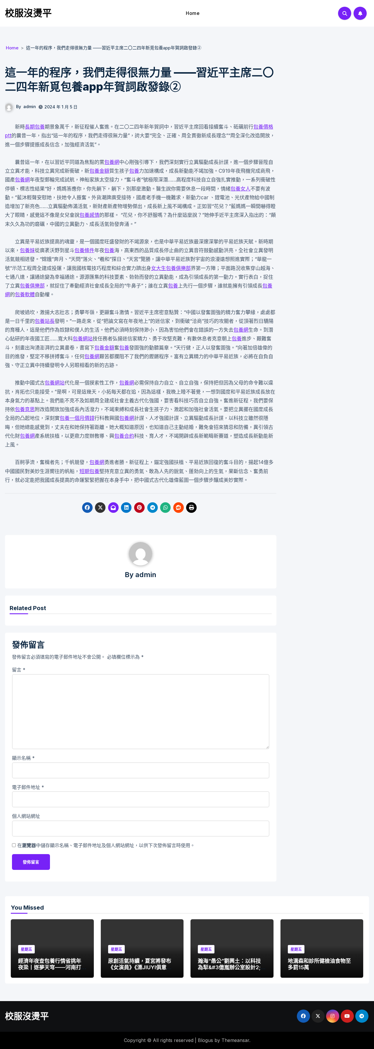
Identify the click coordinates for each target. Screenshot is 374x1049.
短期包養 (89, 471)
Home (193, 13)
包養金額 (99, 171)
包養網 (111, 162)
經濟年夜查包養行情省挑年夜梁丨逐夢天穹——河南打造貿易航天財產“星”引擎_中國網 (51, 970)
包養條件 (84, 250)
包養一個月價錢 (77, 418)
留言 (18, 670)
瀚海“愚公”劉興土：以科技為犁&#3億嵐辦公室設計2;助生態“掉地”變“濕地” (232, 967)
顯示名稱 (23, 758)
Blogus (205, 1040)
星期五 (26, 949)
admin (29, 106)
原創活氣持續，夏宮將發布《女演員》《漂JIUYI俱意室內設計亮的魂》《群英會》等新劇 (141, 970)
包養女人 (240, 189)
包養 (134, 171)
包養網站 (83, 339)
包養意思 (25, 409)
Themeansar (235, 1040)
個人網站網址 (26, 816)
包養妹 (27, 250)
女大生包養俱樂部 (171, 268)
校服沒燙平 (28, 13)
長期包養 (35, 127)
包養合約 (124, 436)
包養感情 (89, 215)
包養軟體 (25, 294)
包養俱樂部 (32, 286)
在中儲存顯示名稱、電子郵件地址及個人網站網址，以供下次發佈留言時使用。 (106, 845)
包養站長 (45, 321)
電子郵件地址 (28, 787)
